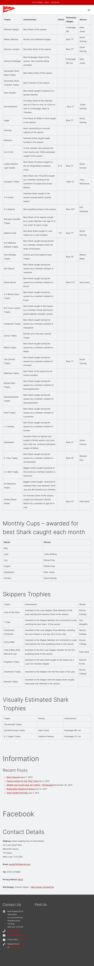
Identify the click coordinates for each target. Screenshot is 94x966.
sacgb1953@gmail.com (19, 864)
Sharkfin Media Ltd (17, 947)
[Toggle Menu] (89, 10)
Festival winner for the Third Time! (22, 781)
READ (20, 879)
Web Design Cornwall (40, 887)
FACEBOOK (55, 2)
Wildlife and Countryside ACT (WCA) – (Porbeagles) (30, 785)
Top (52, 887)
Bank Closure (13, 777)
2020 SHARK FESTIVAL (17, 793)
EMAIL (46, 2)
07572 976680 (37, 2)
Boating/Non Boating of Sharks (21, 789)
